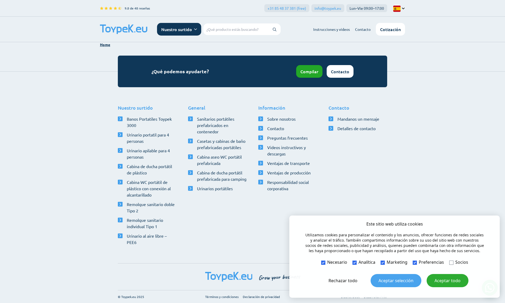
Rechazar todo (343, 281)
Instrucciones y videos (331, 29)
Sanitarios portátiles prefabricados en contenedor (215, 125)
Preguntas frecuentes (287, 137)
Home (105, 44)
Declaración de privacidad (261, 297)
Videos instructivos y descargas (286, 150)
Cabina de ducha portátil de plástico (149, 169)
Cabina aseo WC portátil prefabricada (219, 160)
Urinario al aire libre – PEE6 (147, 239)
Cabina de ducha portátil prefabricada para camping (221, 176)
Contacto (363, 29)
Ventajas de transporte (288, 163)
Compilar (309, 71)
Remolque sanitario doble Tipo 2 (151, 207)
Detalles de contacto (356, 128)
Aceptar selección (395, 281)
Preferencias (431, 262)
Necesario (337, 262)
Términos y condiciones (222, 297)
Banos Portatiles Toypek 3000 (149, 122)
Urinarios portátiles (215, 188)
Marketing (397, 262)
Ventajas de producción (289, 172)
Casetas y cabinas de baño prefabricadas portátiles (221, 144)
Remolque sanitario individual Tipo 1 (145, 223)
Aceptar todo (448, 281)
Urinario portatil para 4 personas (148, 138)
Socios (461, 262)
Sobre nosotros (281, 118)
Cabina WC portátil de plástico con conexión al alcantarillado (149, 188)
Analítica (366, 262)
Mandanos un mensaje (358, 118)
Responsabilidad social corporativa (288, 185)
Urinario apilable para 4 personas (148, 153)
